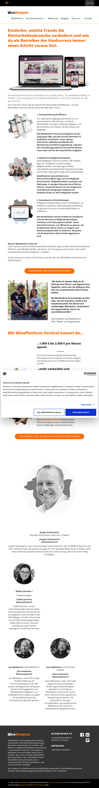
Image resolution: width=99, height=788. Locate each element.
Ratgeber (65, 18)
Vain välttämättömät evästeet (49, 412)
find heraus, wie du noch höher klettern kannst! (50, 436)
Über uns (76, 18)
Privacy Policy (24, 785)
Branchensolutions (35, 18)
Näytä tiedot (86, 405)
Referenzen (53, 18)
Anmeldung (89, 3)
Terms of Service (38, 785)
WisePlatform (17, 18)
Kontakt (88, 18)
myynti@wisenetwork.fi (60, 750)
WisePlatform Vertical (50, 419)
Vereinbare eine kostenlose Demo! (49, 271)
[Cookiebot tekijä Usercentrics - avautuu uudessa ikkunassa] (85, 374)
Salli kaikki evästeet (81, 412)
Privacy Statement (56, 782)
